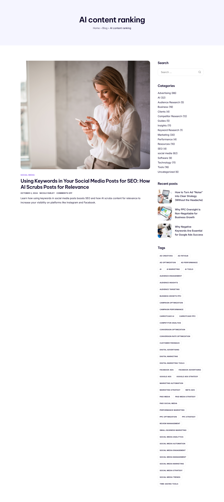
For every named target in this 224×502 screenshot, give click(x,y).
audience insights (169, 283)
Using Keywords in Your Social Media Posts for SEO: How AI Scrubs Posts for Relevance (85, 184)
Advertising (164, 93)
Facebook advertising (190, 370)
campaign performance (171, 309)
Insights (162, 125)
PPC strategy (189, 417)
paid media (165, 397)
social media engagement (173, 450)
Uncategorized (166, 171)
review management (170, 423)
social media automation (172, 444)
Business (163, 106)
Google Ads (165, 376)
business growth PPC (170, 296)
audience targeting (170, 289)
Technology (164, 162)
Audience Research (169, 102)
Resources (164, 143)
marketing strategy (170, 390)
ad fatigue (183, 256)
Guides (162, 120)
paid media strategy (185, 397)
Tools (161, 167)
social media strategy (171, 470)
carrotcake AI (167, 316)
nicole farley (47, 193)
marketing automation (171, 383)
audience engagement (171, 276)
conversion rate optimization (175, 336)
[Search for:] (180, 72)
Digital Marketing (169, 356)
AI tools (189, 269)
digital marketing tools (172, 363)
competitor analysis (170, 323)
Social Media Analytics (171, 437)
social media (28, 175)
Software (163, 157)
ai (161, 269)
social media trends (170, 477)
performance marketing (172, 410)
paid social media (168, 403)
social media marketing (172, 464)
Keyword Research (168, 130)
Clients (162, 111)
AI (159, 97)
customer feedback (170, 343)
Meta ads (190, 390)
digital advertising (169, 350)
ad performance (189, 262)
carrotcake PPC (187, 316)
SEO (160, 148)
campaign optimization (171, 303)
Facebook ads (167, 370)
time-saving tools (169, 484)
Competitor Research (170, 116)
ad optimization (168, 262)
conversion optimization (172, 330)
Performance (165, 139)
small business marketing (173, 430)
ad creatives (166, 256)
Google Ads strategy (187, 376)
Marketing (163, 134)
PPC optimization (168, 417)
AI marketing (173, 269)
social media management (173, 457)
